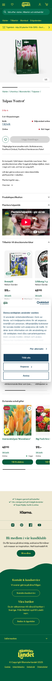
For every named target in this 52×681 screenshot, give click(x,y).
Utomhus (14, 91)
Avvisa (26, 375)
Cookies (7, 667)
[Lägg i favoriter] (5, 139)
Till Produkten (22, 462)
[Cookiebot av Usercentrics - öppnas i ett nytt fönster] (37, 303)
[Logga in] (39, 4)
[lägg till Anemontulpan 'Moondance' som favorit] (29, 408)
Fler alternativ (37, 349)
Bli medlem (26, 553)
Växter (5, 91)
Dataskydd (31, 667)
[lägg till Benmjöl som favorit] (28, 254)
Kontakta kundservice (26, 593)
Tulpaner (36, 91)
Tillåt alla (26, 357)
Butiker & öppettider (26, 621)
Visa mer (6, 185)
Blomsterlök (25, 91)
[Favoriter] (12, 4)
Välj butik (6, 124)
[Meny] (4, 4)
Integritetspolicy (19, 667)
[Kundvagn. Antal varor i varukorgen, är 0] (46, 4)
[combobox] (28, 12)
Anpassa (24, 366)
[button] (26, 197)
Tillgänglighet (42, 667)
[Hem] (26, 4)
